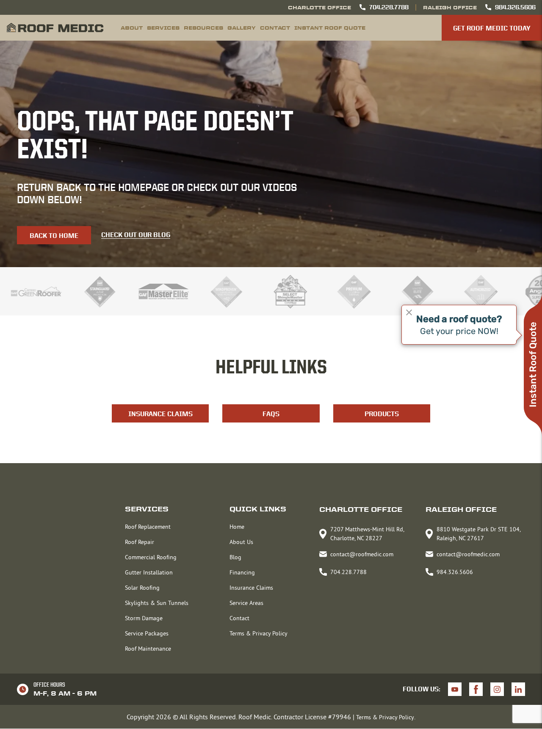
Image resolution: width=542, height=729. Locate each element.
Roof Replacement (148, 526)
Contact (275, 28)
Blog (235, 557)
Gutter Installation (149, 572)
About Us (241, 542)
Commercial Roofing (151, 557)
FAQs (271, 414)
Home (237, 526)
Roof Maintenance (148, 648)
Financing (242, 572)
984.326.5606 (515, 7)
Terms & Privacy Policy (259, 633)
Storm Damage (144, 618)
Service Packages (147, 633)
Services (163, 28)
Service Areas (246, 603)
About (132, 28)
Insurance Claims (160, 414)
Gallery (241, 28)
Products (382, 414)
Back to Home (54, 236)
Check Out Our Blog (135, 235)
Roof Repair (139, 542)
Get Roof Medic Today (492, 28)
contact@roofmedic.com (361, 554)
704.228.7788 (389, 7)
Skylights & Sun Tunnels (156, 603)
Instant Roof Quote (329, 28)
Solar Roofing (142, 587)
